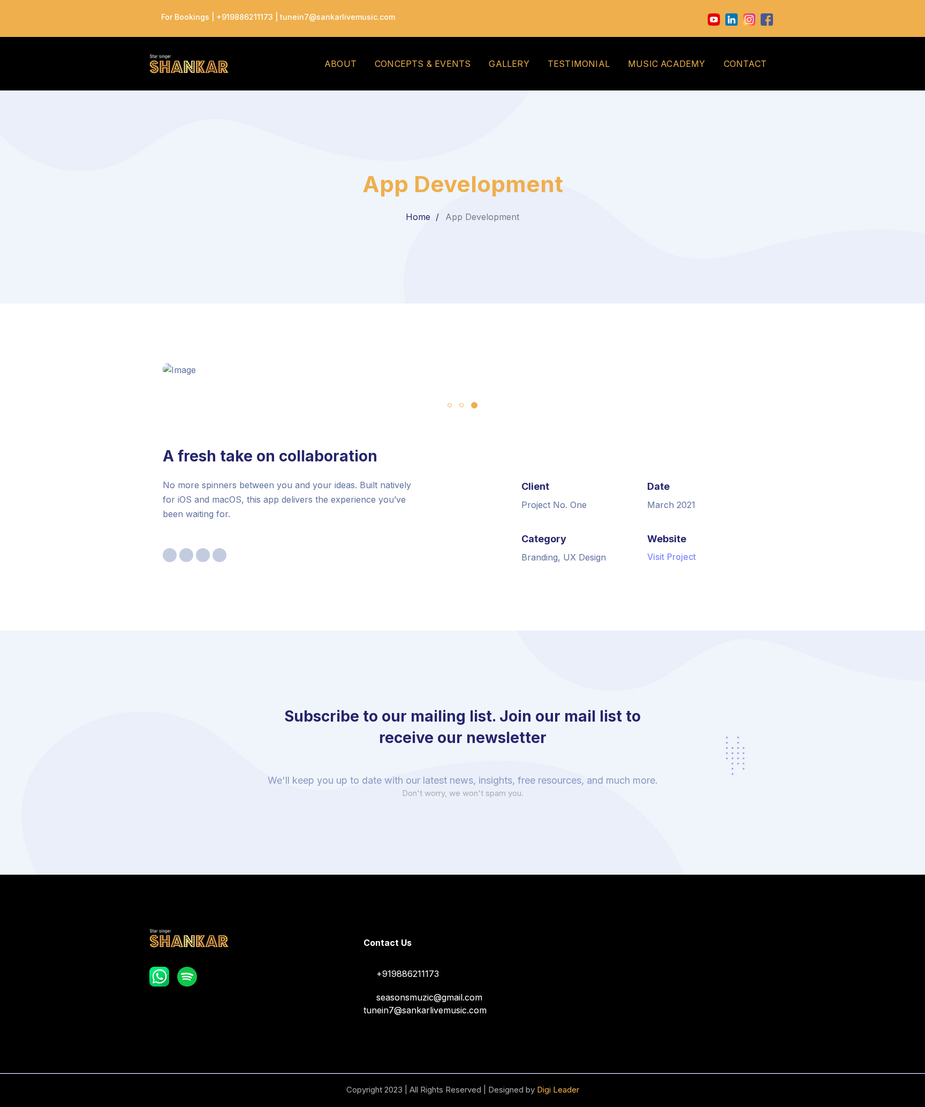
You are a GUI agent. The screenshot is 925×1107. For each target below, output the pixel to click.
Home (418, 216)
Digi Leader (558, 1090)
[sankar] (189, 62)
